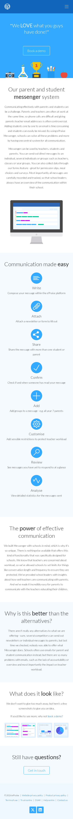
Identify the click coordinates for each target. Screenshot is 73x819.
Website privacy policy (32, 795)
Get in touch (36, 770)
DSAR (38, 800)
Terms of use (11, 800)
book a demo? (55, 716)
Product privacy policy (56, 795)
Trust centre (26, 800)
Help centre (48, 800)
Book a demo (36, 51)
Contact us (62, 800)
